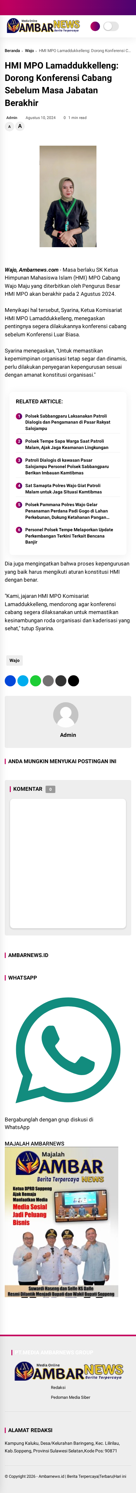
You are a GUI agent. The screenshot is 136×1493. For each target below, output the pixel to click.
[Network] (95, 26)
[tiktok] (45, 7)
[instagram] (26, 7)
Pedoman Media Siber (70, 1397)
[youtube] (36, 7)
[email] (60, 680)
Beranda (12, 50)
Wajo (29, 50)
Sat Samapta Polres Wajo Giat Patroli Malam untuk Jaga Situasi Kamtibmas (63, 488)
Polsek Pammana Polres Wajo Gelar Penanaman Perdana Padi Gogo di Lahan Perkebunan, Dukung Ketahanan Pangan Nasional (66, 511)
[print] (48, 680)
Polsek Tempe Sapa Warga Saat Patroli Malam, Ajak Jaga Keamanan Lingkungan (66, 444)
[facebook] (7, 7)
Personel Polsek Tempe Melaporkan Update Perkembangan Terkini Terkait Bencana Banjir (69, 536)
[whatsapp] (35, 680)
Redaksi (58, 1387)
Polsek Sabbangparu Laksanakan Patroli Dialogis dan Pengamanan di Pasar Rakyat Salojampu (67, 422)
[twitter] (17, 7)
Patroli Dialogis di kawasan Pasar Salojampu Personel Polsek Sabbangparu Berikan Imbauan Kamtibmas (67, 466)
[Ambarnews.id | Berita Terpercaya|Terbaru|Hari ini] (43, 31)
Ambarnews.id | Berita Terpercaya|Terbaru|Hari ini (82, 1476)
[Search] (129, 7)
